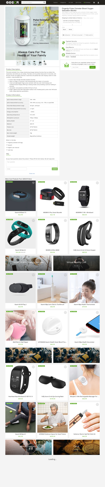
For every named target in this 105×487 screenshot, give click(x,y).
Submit (55, 169)
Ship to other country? (88, 18)
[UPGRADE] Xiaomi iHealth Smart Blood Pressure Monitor (52, 342)
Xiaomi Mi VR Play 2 (20, 304)
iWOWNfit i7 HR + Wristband (84, 212)
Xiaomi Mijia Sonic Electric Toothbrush (52, 304)
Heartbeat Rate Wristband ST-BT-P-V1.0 (20, 396)
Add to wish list (89, 35)
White (70, 29)
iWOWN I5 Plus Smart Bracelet (52, 212)
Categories (63, 2)
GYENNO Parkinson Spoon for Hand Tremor (52, 434)
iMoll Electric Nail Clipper (20, 342)
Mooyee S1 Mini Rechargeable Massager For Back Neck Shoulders (84, 396)
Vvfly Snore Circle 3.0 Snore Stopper (84, 250)
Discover (28, 266)
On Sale (71, 2)
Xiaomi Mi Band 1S (20, 212)
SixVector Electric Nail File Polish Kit (84, 434)
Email (67, 57)
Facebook (73, 57)
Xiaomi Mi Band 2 (20, 250)
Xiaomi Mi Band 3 (20, 434)
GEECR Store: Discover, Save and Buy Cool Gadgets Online (14, 3)
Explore (55, 2)
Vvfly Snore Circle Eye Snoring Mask (52, 396)
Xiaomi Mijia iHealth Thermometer (84, 304)
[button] (9, 33)
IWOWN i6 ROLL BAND (52, 250)
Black (64, 29)
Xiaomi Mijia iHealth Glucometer (84, 342)
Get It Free (78, 2)
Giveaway (87, 2)
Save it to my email (77, 35)
